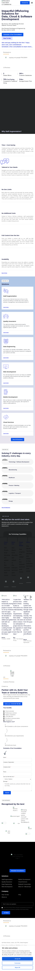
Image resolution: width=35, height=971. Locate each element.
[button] (31, 2)
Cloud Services (22, 882)
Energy (11, 501)
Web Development (7, 886)
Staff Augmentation (7, 879)
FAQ (19, 894)
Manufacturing (13, 469)
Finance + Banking (14, 485)
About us (4, 897)
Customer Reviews (8, 682)
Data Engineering (7, 884)
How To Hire (5, 894)
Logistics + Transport (15, 493)
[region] (17, 958)
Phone (4, 771)
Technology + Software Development (19, 462)
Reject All (17, 967)
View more (7, 584)
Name (4, 757)
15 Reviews (6, 67)
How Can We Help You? (8, 776)
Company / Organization (8, 762)
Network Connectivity (24, 884)
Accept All (17, 958)
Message (5, 781)
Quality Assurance (7, 882)
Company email (6, 767)
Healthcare (12, 477)
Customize (17, 963)
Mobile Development (24, 879)
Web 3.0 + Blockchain (24, 886)
